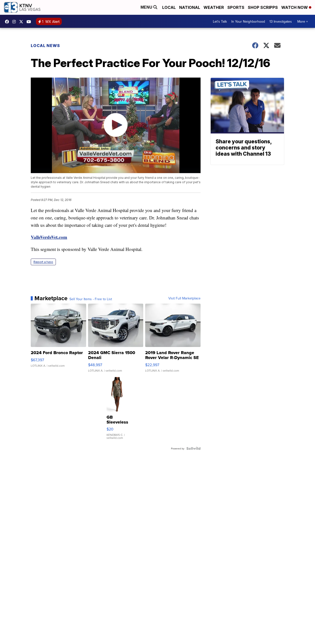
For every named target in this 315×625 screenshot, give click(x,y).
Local (169, 7)
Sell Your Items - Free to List (90, 299)
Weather (214, 7)
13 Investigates (280, 21)
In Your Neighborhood (248, 21)
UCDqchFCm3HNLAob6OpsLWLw (30, 22)
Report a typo (43, 262)
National (189, 7)
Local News (45, 45)
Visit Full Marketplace (184, 298)
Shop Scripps (263, 7)
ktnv (15, 22)
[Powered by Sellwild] (193, 448)
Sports (235, 7)
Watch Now (295, 7)
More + (302, 21)
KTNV (22, 22)
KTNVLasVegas (8, 22)
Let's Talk (220, 21)
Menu (147, 7)
